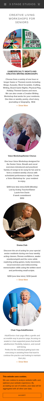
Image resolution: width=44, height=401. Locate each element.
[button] (5, 4)
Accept (22, 395)
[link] (22, 4)
